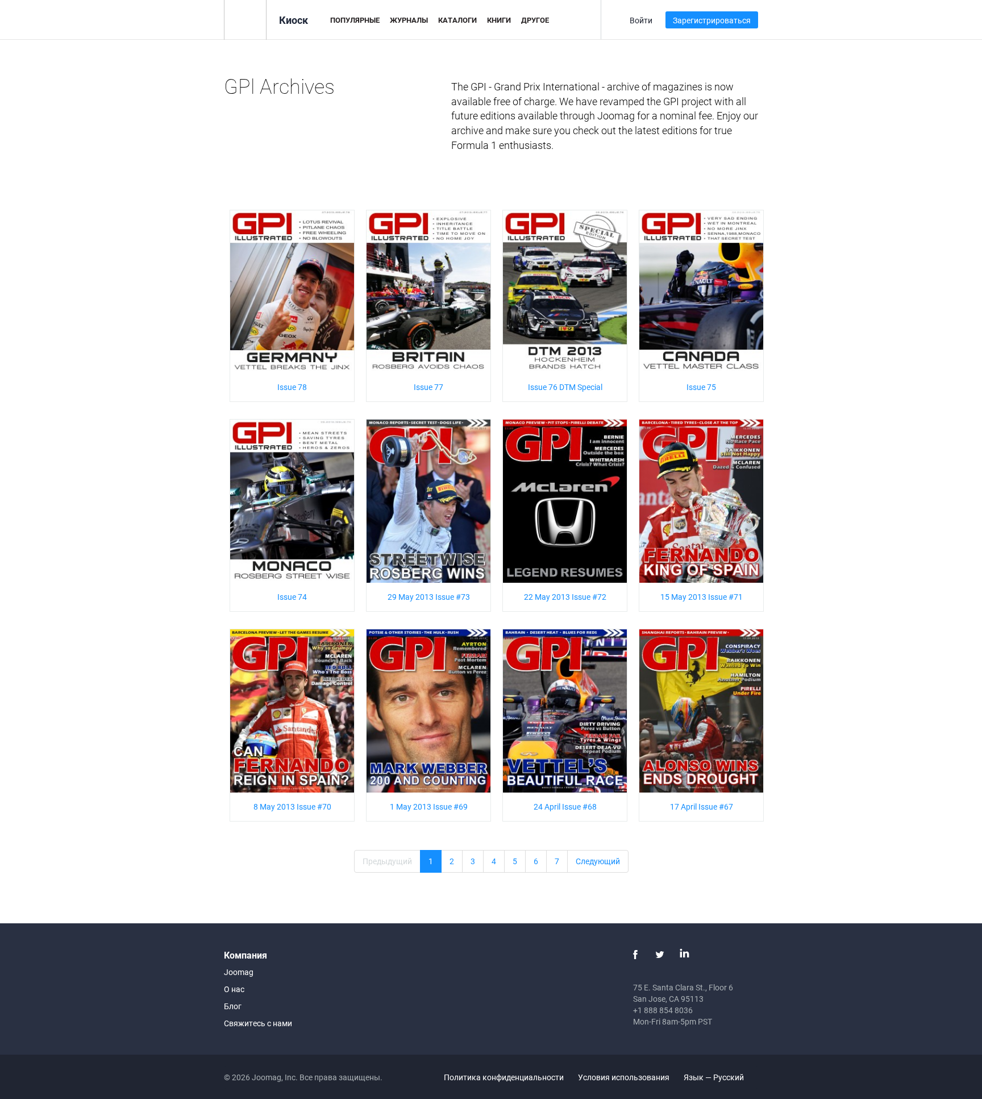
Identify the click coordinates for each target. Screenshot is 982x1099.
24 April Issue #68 (565, 806)
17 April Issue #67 (701, 806)
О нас (234, 989)
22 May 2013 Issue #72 (565, 596)
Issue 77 (428, 386)
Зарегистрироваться (712, 20)
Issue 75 (701, 386)
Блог (233, 1006)
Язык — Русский (715, 1077)
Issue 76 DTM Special (565, 386)
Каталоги (457, 20)
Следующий (598, 861)
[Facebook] (635, 954)
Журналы (409, 20)
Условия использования (623, 1077)
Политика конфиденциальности (504, 1077)
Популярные (355, 20)
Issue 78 (292, 386)
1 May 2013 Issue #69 (429, 806)
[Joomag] (245, 19)
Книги (499, 20)
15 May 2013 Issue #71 (701, 596)
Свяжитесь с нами (258, 1023)
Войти (641, 20)
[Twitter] (659, 954)
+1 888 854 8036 (663, 1010)
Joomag (238, 972)
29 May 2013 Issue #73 (429, 596)
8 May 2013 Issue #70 (292, 806)
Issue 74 (292, 596)
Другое (535, 20)
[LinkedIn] (684, 954)
